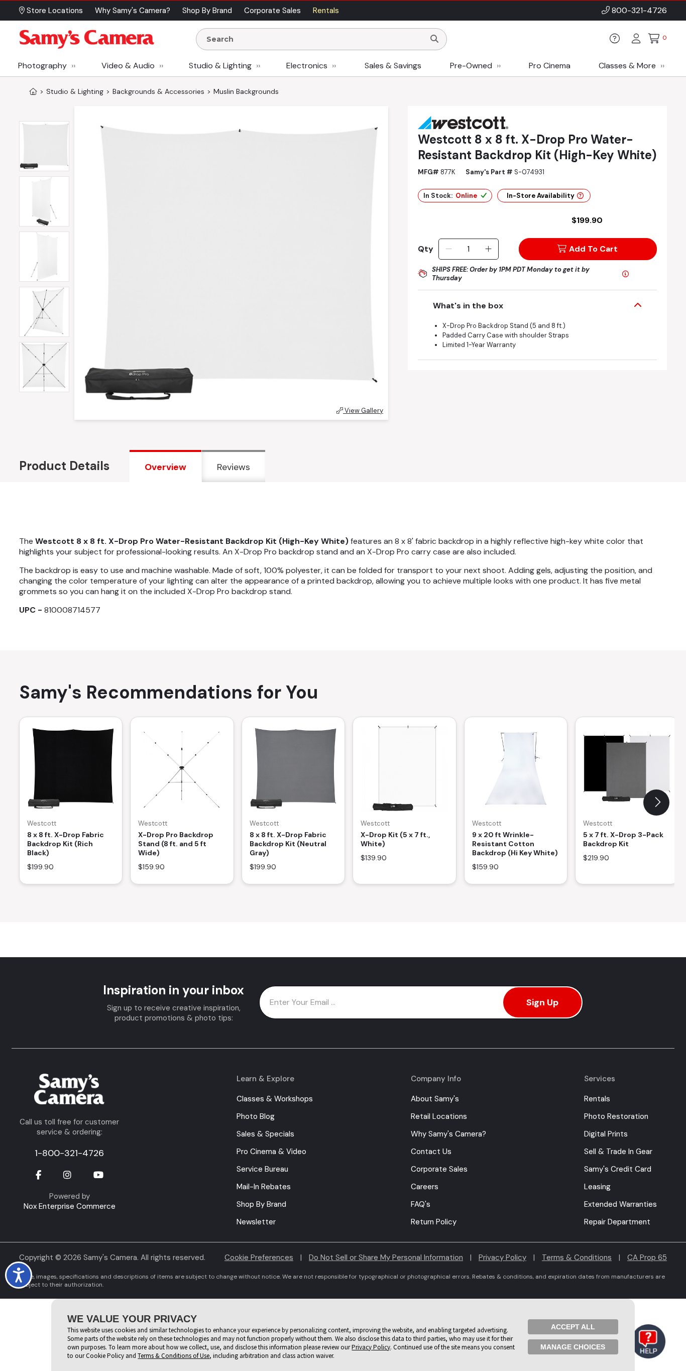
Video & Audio (128, 65)
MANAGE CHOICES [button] (572, 1347)
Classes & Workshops (275, 1099)
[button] (656, 802)
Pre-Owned (471, 65)
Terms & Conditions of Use (173, 1355)
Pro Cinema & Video (271, 1152)
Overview (165, 467)
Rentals (597, 1099)
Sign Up (542, 1002)
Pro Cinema (549, 65)
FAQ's (420, 1204)
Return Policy (433, 1222)
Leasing (597, 1187)
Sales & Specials (265, 1134)
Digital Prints (606, 1134)
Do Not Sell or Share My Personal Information (386, 1257)
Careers (424, 1187)
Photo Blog (256, 1116)
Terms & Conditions (577, 1257)
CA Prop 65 (647, 1257)
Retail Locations (439, 1116)
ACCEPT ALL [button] (573, 1327)
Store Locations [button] (54, 11)
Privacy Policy (502, 1257)
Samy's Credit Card (617, 1169)
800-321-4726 (639, 10)
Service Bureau (262, 1169)
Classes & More (627, 65)
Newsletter (256, 1222)
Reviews (233, 467)
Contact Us (431, 1152)
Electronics (306, 65)
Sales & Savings (393, 65)
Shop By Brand (261, 1204)
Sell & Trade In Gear (618, 1152)
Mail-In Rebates (264, 1187)
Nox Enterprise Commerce (70, 1206)
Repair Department (617, 1222)
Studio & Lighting (220, 65)
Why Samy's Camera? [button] (132, 11)
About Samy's (435, 1099)
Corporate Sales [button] (272, 11)
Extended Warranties (620, 1204)
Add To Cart (593, 249)
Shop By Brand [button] (207, 11)
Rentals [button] (326, 11)
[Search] (434, 39)
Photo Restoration (616, 1116)
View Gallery (363, 410)
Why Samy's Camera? (448, 1134)
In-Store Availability (541, 195)
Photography (42, 65)
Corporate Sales (439, 1169)
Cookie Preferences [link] (258, 1257)
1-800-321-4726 (69, 1153)
